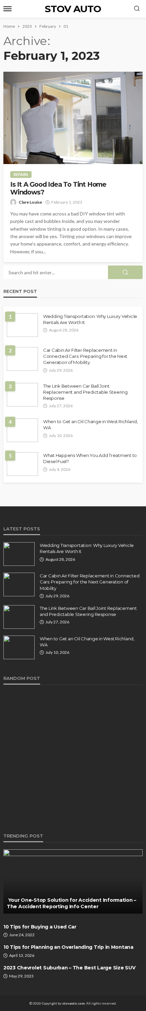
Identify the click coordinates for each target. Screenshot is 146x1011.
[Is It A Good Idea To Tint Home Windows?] (73, 118)
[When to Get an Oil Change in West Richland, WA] (22, 430)
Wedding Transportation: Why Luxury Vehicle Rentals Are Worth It (90, 319)
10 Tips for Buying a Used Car (39, 927)
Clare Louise (30, 202)
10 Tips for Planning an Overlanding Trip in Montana (68, 947)
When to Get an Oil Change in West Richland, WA (90, 424)
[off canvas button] (7, 9)
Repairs (21, 174)
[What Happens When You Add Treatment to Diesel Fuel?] (22, 464)
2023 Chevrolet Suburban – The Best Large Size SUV (69, 968)
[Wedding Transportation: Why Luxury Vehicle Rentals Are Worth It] (22, 325)
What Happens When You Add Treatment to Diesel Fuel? (90, 458)
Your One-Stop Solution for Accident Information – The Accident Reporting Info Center (71, 903)
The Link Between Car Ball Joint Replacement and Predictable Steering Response (85, 392)
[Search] (137, 9)
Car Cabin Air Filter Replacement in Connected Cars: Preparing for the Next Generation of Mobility (85, 356)
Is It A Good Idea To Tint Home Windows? (58, 188)
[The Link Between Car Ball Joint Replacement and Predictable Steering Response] (22, 395)
